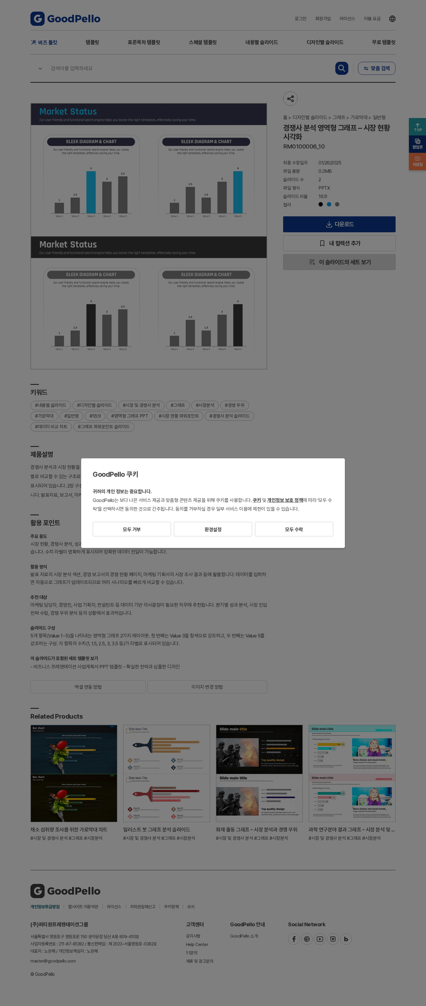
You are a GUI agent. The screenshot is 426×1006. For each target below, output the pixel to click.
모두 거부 (132, 529)
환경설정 (213, 529)
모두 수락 (294, 529)
